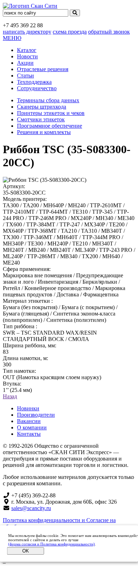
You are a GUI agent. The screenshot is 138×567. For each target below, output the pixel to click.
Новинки (28, 408)
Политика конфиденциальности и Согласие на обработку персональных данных (59, 523)
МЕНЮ (12, 38)
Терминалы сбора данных (48, 100)
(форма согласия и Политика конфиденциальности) (51, 544)
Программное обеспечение (49, 126)
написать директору (27, 32)
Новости (27, 56)
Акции (25, 63)
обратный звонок (109, 32)
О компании (32, 427)
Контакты (29, 434)
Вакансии (29, 421)
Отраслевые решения (42, 69)
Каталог (26, 50)
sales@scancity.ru (31, 508)
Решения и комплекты (44, 132)
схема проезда (70, 32)
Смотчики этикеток (41, 119)
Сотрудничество (37, 88)
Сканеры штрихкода (41, 107)
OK (26, 551)
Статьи (25, 76)
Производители (36, 415)
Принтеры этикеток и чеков (51, 113)
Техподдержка (34, 82)
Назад (10, 396)
